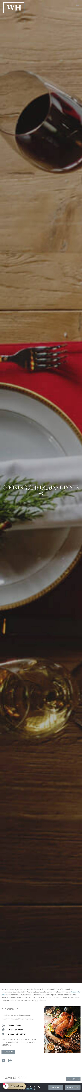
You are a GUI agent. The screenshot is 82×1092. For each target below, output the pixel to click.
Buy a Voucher (72, 1087)
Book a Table (56, 1087)
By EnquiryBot (16, 1086)
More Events (73, 1079)
